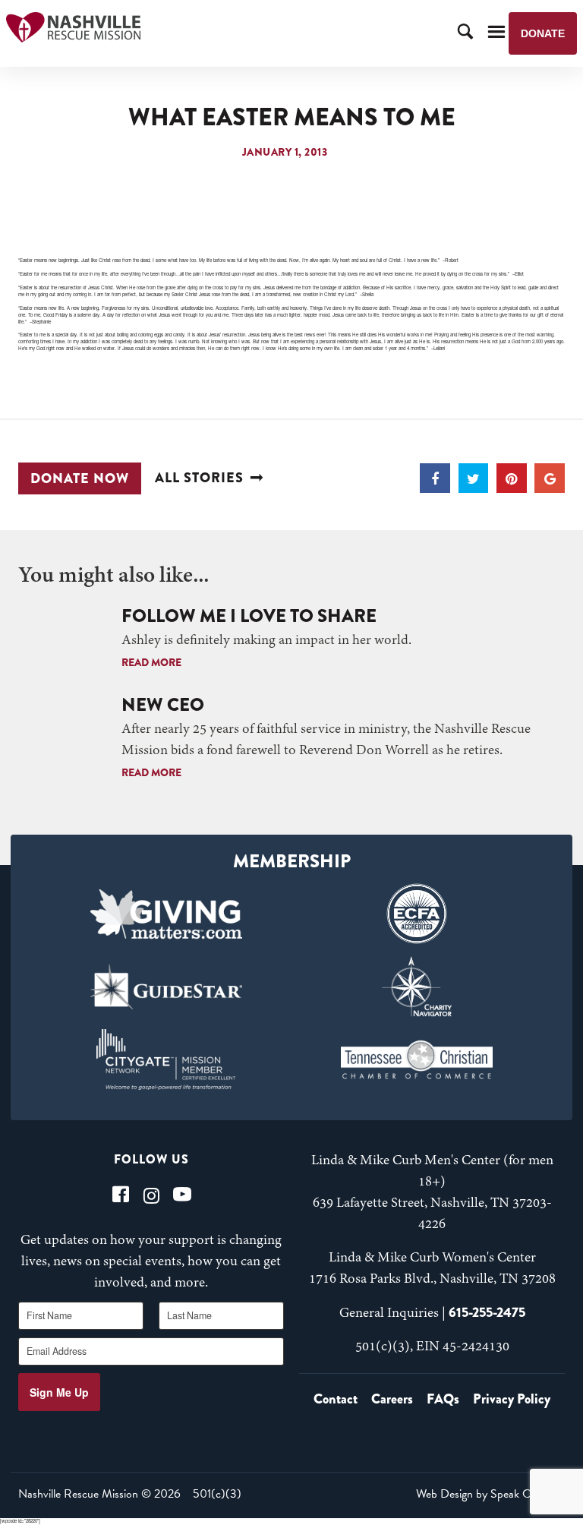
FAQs (443, 1399)
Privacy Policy (511, 1399)
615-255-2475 (487, 1312)
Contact (336, 1399)
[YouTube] (182, 1194)
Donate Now (79, 478)
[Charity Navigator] (416, 986)
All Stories (199, 478)
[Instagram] (151, 1194)
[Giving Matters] (167, 913)
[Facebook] (121, 1194)
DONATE (543, 33)
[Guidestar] (167, 986)
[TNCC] (416, 1059)
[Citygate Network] (167, 1059)
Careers (392, 1399)
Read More (151, 662)
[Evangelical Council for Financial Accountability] (416, 913)
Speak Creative (526, 1494)
